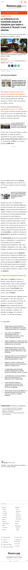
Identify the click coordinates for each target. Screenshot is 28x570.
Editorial (4, 521)
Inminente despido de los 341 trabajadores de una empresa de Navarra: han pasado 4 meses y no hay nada (19, 84)
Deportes (17, 507)
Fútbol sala (18, 517)
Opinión (4, 519)
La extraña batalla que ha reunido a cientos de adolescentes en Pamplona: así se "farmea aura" (15, 377)
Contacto (5, 539)
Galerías (18, 527)
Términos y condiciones (18, 406)
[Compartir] (9, 65)
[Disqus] (14, 437)
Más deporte (18, 519)
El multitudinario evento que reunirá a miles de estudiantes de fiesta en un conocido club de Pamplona (18, 125)
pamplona (5, 69)
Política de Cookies (7, 544)
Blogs (4, 525)
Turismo (18, 543)
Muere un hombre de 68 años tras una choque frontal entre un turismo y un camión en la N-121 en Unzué (16, 343)
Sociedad (5, 515)
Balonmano (18, 515)
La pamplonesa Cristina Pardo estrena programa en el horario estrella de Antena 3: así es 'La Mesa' (16, 371)
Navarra (4, 507)
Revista (17, 523)
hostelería (12, 69)
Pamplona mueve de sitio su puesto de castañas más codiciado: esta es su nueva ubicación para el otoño (16, 357)
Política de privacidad (8, 547)
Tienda (17, 546)
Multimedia (18, 526)
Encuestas (5, 527)
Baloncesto (18, 511)
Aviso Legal (19, 537)
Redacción (4, 59)
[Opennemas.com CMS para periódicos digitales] (14, 559)
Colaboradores (6, 523)
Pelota (17, 513)
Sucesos (5, 511)
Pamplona (4, 517)
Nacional (17, 521)
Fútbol (17, 509)
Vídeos (17, 529)
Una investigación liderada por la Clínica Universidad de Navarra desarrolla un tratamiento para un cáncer (18, 195)
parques (3, 71)
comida (8, 71)
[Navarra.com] (13, 5)
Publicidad (5, 542)
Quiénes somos (6, 537)
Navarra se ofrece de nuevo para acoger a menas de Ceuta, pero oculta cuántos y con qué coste (16, 364)
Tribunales (5, 513)
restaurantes (19, 69)
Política (4, 509)
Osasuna (4, 529)
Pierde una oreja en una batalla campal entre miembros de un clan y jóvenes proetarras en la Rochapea (15, 328)
